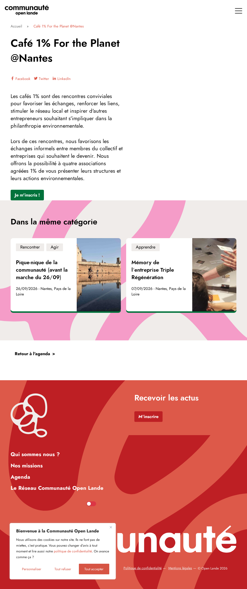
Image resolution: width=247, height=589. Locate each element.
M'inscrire (148, 416)
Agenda (20, 477)
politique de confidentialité (73, 551)
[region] (63, 551)
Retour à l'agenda (32, 354)
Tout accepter (93, 569)
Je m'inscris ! (27, 195)
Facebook (22, 78)
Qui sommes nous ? (35, 454)
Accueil (16, 26)
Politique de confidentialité (143, 568)
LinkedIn (63, 78)
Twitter (43, 78)
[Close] (111, 527)
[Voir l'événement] (66, 275)
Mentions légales (180, 568)
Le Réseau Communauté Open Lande (57, 488)
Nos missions (27, 465)
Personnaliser (31, 569)
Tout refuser (63, 569)
